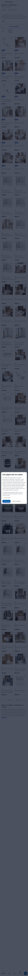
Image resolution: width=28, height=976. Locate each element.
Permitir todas (6, 501)
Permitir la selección (16, 501)
